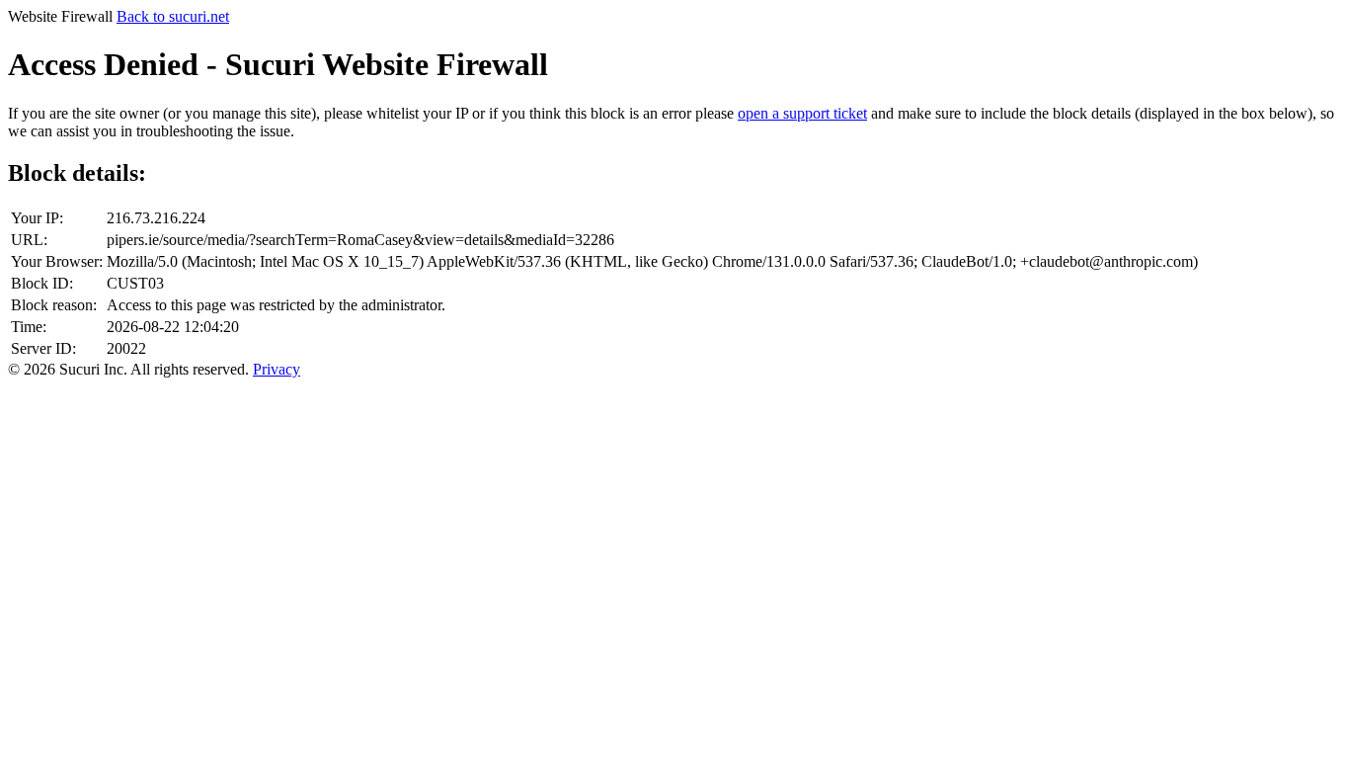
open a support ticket (802, 113)
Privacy (276, 369)
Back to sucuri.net (173, 16)
